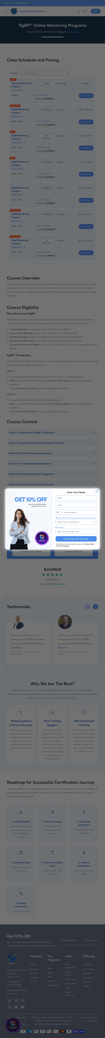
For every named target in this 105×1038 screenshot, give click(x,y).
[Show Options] (95, 522)
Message (59, 527)
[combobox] (59, 512)
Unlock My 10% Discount (76, 539)
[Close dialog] (97, 491)
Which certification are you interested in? (76, 518)
